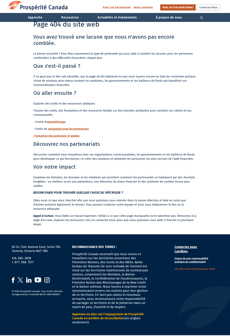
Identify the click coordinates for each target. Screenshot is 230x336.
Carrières (181, 251)
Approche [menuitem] (35, 17)
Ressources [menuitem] (70, 17)
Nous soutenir (143, 7)
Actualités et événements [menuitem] (117, 17)
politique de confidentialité (190, 261)
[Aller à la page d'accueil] (38, 6)
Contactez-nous (208, 7)
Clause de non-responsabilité (191, 258)
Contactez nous (185, 247)
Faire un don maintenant (178, 7)
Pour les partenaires (117, 7)
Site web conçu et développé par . (194, 269)
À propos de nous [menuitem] (169, 17)
